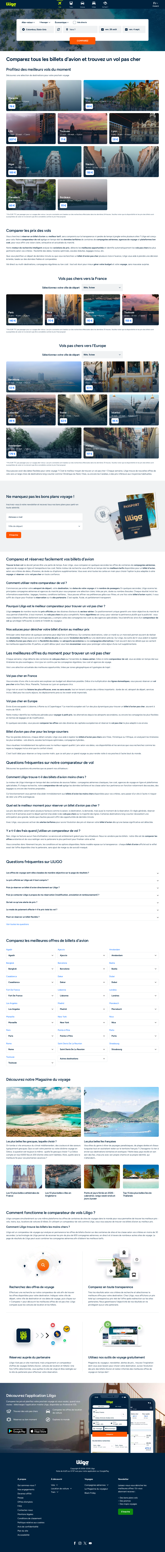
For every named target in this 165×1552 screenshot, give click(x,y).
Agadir (9, 949)
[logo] (11, 4)
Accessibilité (23, 1535)
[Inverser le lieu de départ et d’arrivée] (58, 29)
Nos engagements (26, 1489)
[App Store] (38, 1431)
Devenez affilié (24, 1493)
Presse (20, 1497)
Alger (11, 164)
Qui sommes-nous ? (27, 1485)
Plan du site (23, 1531)
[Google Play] (17, 1431)
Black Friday (90, 1493)
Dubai (112, 976)
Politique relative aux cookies (31, 1522)
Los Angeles (11, 1003)
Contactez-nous (25, 1510)
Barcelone (13, 379)
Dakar (60, 976)
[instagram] (79, 1543)
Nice (88, 98)
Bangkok (10, 963)
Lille (10, 131)
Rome (63, 412)
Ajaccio (90, 312)
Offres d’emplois (25, 1502)
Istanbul (115, 412)
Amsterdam (14, 445)
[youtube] (90, 1543)
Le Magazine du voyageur (96, 1489)
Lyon (114, 131)
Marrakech (14, 197)
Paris (11, 312)
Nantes (89, 164)
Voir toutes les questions (17, 924)
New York (62, 1016)
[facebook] (74, 1543)
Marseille (13, 98)
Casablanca (11, 976)
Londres (113, 990)
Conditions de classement (30, 1518)
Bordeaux (65, 197)
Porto (89, 379)
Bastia (112, 963)
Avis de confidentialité (28, 1526)
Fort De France (13, 990)
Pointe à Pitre (64, 1030)
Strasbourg (114, 1043)
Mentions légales (25, 1514)
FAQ (20, 1506)
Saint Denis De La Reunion (70, 1043)
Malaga (89, 445)
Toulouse (65, 131)
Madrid (61, 1003)
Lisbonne (13, 412)
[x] (85, 1543)
